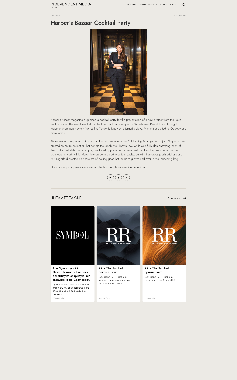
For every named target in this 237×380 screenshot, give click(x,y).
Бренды (142, 5)
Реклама (163, 5)
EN (56, 8)
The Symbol (56, 15)
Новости (152, 5)
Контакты (174, 5)
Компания (131, 5)
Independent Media (71, 4)
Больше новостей (177, 198)
